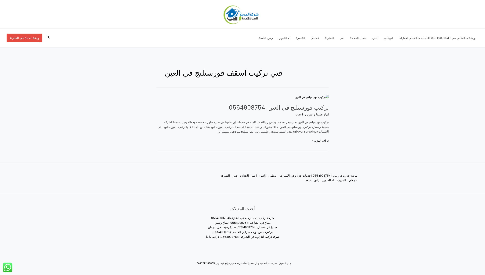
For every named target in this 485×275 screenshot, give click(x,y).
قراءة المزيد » (320, 140)
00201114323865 (206, 263)
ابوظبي (388, 38)
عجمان (315, 38)
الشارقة (329, 38)
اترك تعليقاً (322, 114)
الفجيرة (300, 38)
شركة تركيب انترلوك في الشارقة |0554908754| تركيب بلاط (242, 237)
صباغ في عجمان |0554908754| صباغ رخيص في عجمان (242, 227)
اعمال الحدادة (358, 38)
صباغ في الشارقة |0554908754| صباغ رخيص (242, 223)
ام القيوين (284, 38)
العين (375, 38)
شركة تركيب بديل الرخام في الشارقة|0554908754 (242, 218)
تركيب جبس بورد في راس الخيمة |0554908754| (243, 232)
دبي (342, 38)
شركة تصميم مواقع (233, 263)
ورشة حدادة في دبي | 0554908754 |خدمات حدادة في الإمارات (437, 38)
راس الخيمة (266, 38)
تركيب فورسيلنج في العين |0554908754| (278, 108)
